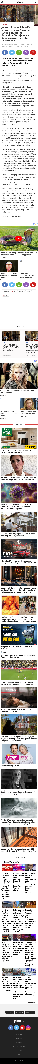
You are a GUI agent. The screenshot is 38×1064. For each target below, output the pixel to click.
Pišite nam (19, 1050)
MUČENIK (6, 291)
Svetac (21, 291)
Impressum (19, 1042)
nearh (28, 291)
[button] (2, 339)
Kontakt (19, 1035)
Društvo (5, 24)
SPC (13, 291)
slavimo (5, 295)
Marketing (19, 1038)
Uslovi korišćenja (19, 1046)
